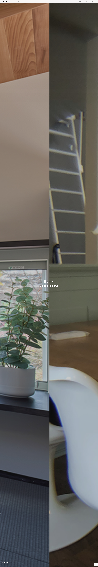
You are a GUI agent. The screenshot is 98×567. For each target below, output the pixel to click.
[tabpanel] (49, 283)
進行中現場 (86, 1)
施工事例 (80, 1)
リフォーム (74, 1)
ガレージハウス (67, 1)
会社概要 (91, 1)
